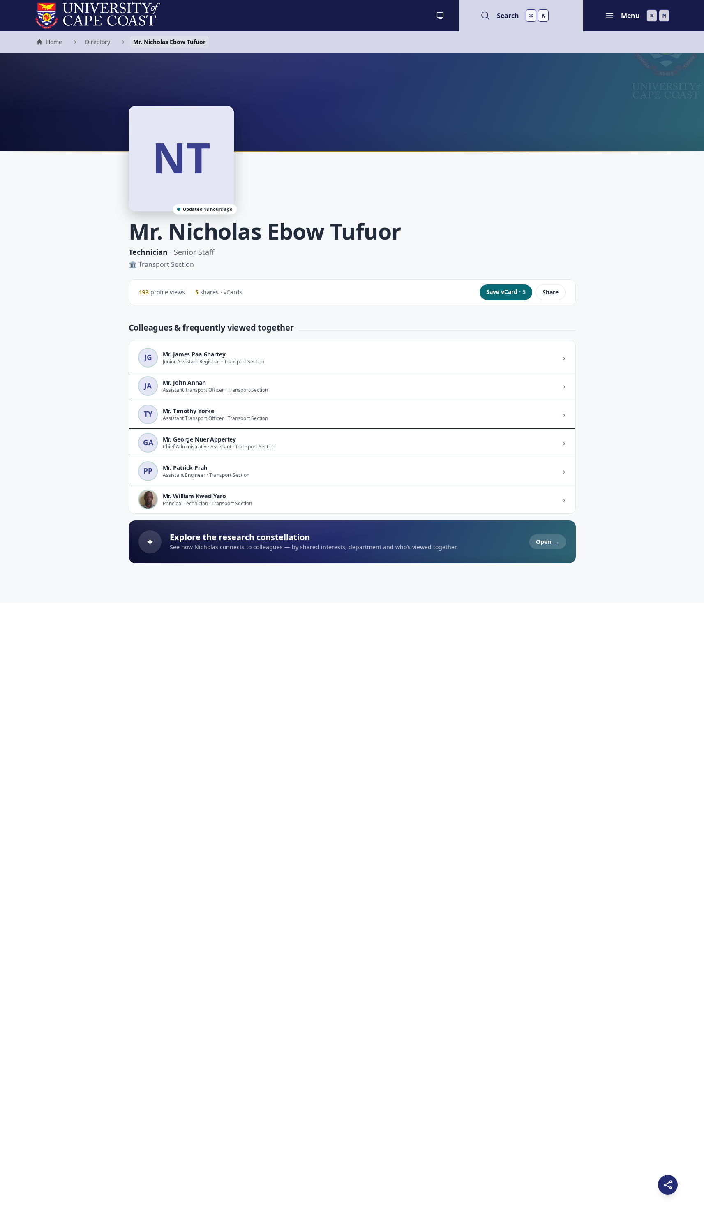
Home (49, 43)
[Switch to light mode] (440, 15)
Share (550, 292)
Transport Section (166, 264)
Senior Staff (194, 252)
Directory (97, 42)
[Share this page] (668, 1185)
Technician (148, 252)
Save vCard (506, 292)
